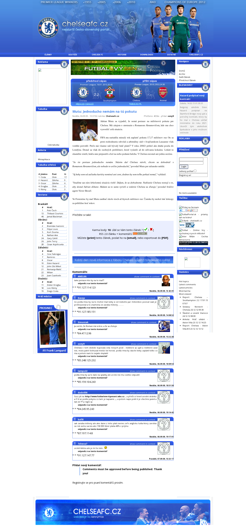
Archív (182, 74)
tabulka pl (135, 104)
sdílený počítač (186, 171)
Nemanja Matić (54, 269)
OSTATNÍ (171, 54)
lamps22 (82, 371)
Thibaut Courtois (55, 213)
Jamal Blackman (54, 216)
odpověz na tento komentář (92, 283)
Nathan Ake (52, 235)
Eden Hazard (53, 263)
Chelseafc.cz (112, 116)
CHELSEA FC (97, 54)
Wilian (50, 272)
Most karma (184, 291)
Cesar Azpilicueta (55, 244)
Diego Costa (52, 291)
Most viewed (185, 294)
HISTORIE (122, 54)
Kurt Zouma (53, 232)
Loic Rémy (52, 288)
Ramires (51, 257)
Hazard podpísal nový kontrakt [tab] (192, 97)
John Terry (52, 241)
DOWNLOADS (146, 54)
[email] (131, 238)
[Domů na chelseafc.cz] (123, 52)
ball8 (80, 419)
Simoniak (83, 322)
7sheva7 (82, 443)
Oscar (50, 260)
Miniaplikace (44, 159)
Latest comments (187, 284)
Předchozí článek (187, 80)
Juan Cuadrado (54, 275)
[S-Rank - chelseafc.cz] (190, 220)
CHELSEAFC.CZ (196, 54)
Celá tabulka (53, 144)
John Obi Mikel (54, 266)
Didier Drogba (54, 285)
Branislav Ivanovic (55, 226)
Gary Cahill (52, 238)
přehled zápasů (84, 104)
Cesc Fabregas (54, 254)
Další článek (184, 77)
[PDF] (165, 238)
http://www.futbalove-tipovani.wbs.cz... (105, 396)
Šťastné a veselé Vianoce (195, 313)
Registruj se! (185, 175)
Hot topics (184, 281)
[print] (91, 238)
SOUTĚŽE (72, 54)
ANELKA (82, 276)
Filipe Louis (52, 229)
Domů (182, 70)
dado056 (82, 392)
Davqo (81, 298)
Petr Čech (52, 210)
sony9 (171, 116)
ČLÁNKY (48, 54)
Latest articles (185, 287)
